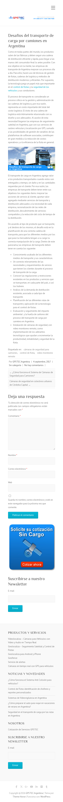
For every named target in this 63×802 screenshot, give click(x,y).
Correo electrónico (17, 468)
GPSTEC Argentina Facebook (16, 787)
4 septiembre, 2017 (42, 361)
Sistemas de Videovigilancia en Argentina (27, 697)
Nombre (12, 455)
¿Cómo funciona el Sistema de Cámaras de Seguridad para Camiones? (31, 374)
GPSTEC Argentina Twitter (21, 787)
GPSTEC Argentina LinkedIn (36, 787)
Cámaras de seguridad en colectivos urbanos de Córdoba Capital (31, 383)
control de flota (27, 352)
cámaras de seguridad (37, 325)
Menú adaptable (53, 7)
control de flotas (21, 87)
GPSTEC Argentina (21, 361)
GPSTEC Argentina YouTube (31, 787)
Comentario (14, 416)
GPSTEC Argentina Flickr (41, 787)
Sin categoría (15, 365)
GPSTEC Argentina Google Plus (26, 787)
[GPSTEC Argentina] (31, 18)
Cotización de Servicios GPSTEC (23, 729)
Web (10, 482)
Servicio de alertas (16, 662)
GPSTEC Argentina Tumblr (46, 787)
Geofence (12, 658)
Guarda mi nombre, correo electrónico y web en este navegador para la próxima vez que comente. (30, 503)
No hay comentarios (34, 365)
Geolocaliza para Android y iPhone (24, 654)
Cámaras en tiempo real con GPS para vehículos (30, 666)
